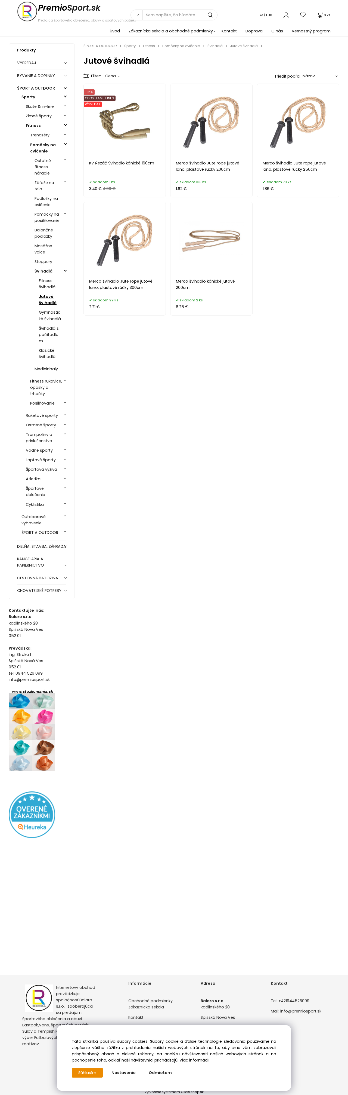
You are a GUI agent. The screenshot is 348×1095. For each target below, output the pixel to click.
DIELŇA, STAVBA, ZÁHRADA (41, 546)
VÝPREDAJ (26, 63)
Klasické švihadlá (47, 353)
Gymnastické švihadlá (50, 315)
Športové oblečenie (35, 491)
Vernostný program (311, 31)
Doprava (254, 31)
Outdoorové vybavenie (33, 520)
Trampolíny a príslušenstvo (39, 437)
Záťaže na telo (44, 186)
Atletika (33, 479)
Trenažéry (39, 135)
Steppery (43, 261)
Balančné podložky (44, 233)
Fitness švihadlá (47, 284)
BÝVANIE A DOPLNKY (36, 75)
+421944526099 (293, 1001)
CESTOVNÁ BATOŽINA (37, 578)
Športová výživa (41, 469)
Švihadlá (43, 271)
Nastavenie (123, 1072)
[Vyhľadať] (136, 15)
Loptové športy (41, 460)
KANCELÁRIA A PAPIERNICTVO (30, 562)
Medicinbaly (46, 369)
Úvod (115, 31)
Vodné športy (39, 450)
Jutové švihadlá (48, 299)
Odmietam (160, 1072)
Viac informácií (194, 1060)
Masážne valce (43, 249)
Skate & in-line (40, 106)
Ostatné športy (41, 425)
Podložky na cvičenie (46, 201)
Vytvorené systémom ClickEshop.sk (174, 1092)
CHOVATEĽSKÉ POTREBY (39, 590)
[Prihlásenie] (286, 14)
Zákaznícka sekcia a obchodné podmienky (171, 31)
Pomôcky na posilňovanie (47, 217)
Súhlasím (87, 1072)
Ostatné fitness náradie (43, 167)
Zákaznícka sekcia (146, 1007)
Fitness (33, 125)
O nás (277, 31)
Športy (28, 97)
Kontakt (229, 31)
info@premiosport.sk (300, 1011)
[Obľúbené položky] (303, 14)
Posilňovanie (42, 403)
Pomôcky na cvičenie (43, 148)
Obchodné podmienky (150, 1001)
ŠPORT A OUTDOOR (36, 88)
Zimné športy (39, 116)
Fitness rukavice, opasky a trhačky (46, 387)
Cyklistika (35, 504)
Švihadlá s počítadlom (49, 335)
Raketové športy (42, 415)
